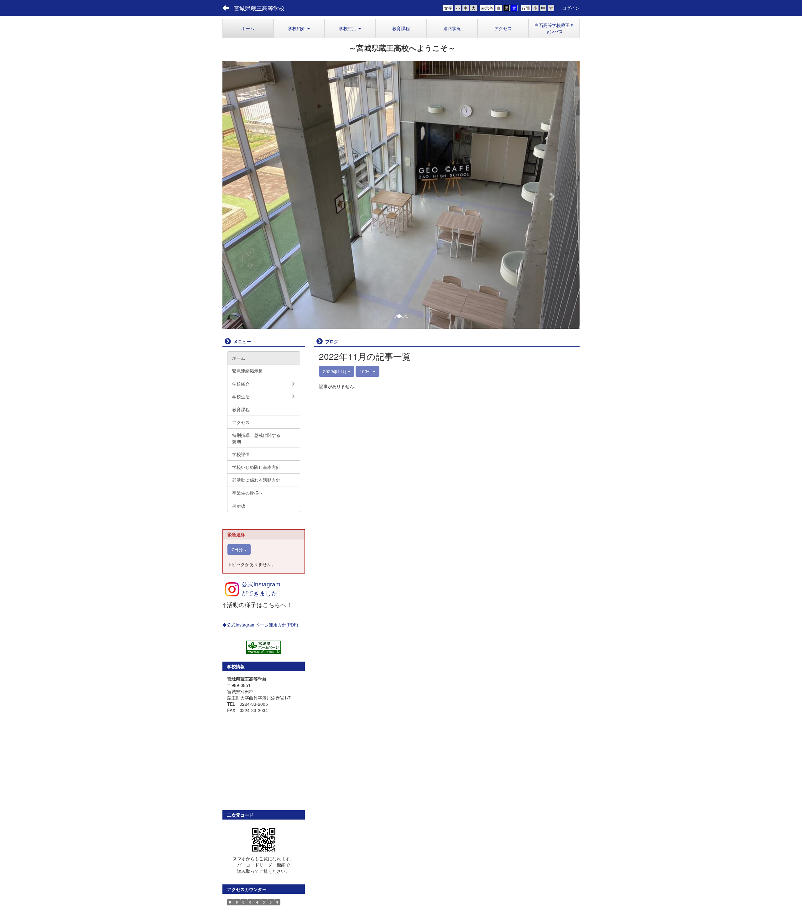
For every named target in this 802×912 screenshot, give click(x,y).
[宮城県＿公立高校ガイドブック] (263, 647)
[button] (299, 28)
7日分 (238, 549)
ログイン (571, 8)
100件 (366, 371)
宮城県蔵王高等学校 (259, 8)
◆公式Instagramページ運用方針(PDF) (260, 624)
